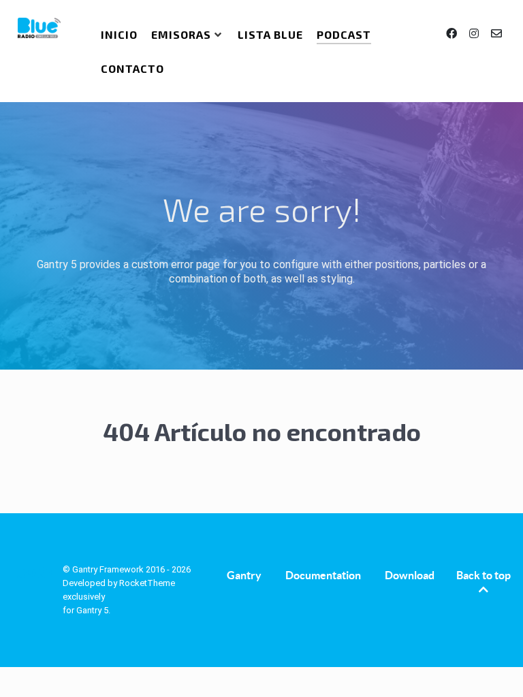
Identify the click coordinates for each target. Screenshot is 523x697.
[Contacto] (496, 33)
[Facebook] (452, 33)
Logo (31, 572)
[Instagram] (475, 33)
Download (409, 575)
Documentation (323, 575)
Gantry (244, 575)
